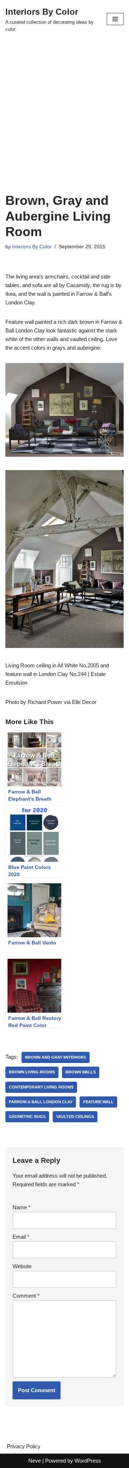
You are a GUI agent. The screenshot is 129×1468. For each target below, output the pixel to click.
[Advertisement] (64, 124)
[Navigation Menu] (115, 19)
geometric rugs (27, 1116)
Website (22, 1266)
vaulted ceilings (75, 1116)
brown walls (81, 1072)
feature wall (98, 1102)
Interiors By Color (32, 246)
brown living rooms (32, 1072)
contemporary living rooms (41, 1087)
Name (21, 1207)
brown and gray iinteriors (55, 1057)
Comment (26, 1296)
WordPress (88, 1461)
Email (21, 1237)
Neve (34, 1461)
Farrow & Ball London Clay (40, 1102)
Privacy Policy (23, 1446)
